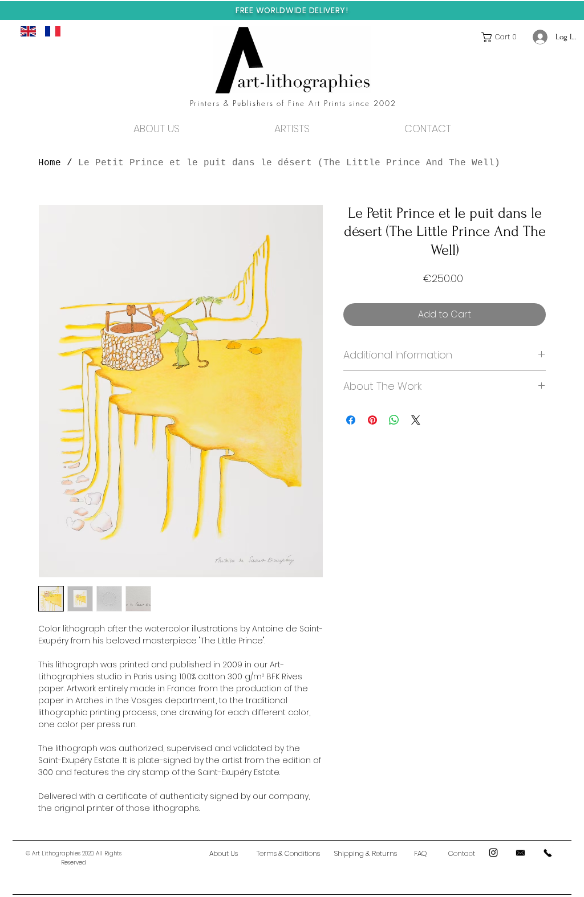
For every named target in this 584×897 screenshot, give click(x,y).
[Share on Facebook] (351, 420)
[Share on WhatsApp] (394, 420)
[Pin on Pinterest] (372, 420)
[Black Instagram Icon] (493, 852)
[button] (501, 37)
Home (49, 163)
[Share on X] (416, 420)
